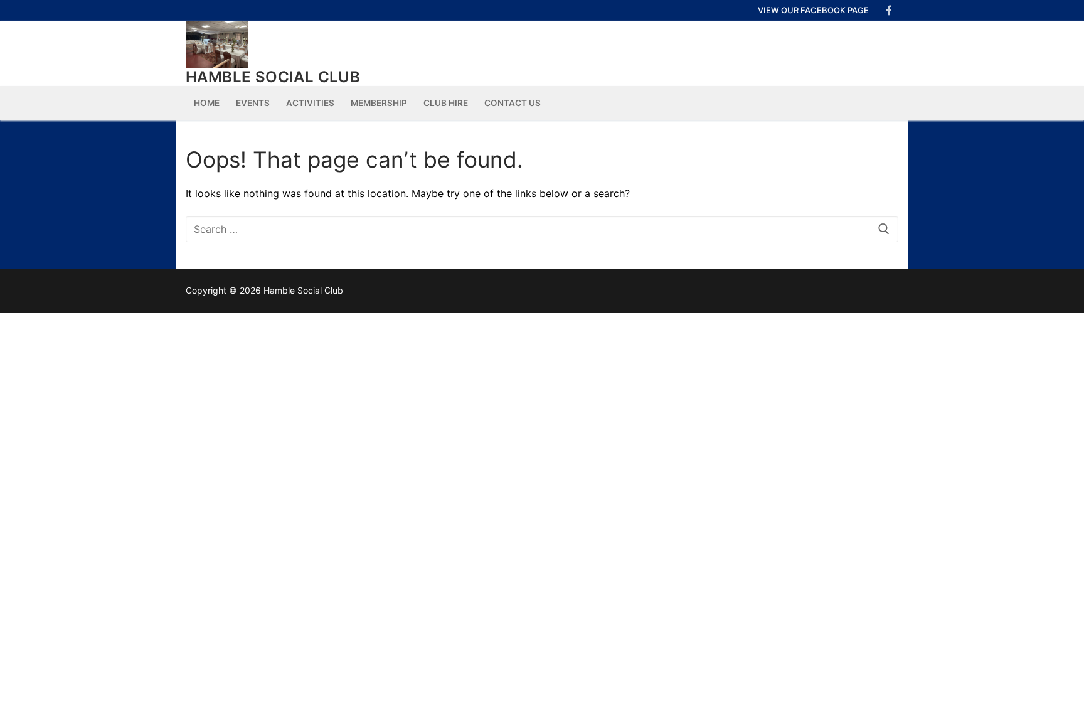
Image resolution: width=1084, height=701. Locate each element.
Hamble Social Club (273, 77)
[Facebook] (888, 10)
